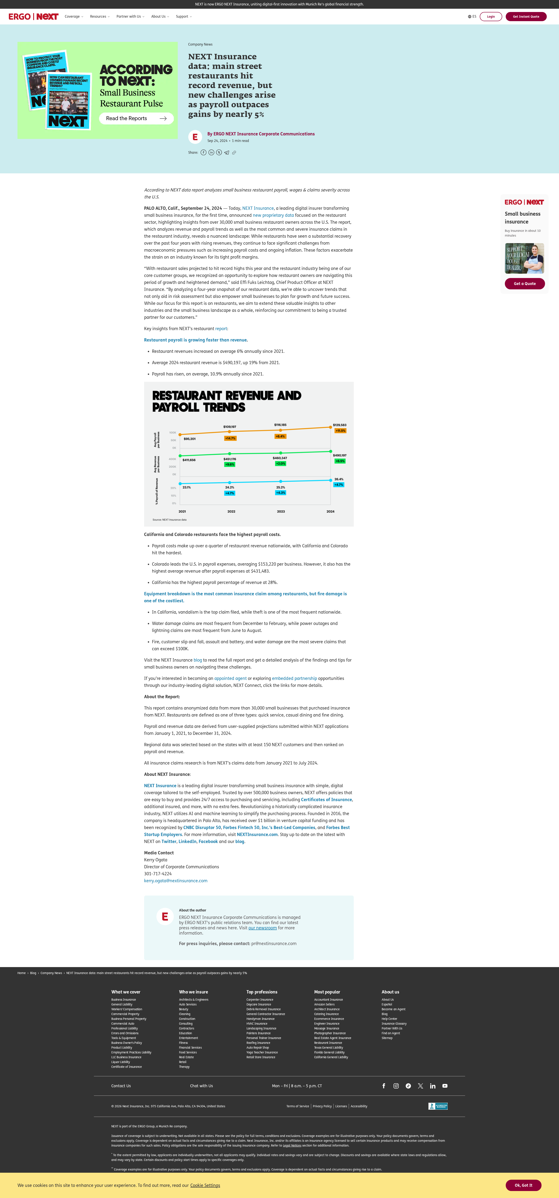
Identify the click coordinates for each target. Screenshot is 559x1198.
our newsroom (262, 927)
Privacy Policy (322, 1106)
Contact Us (121, 1086)
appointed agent (230, 678)
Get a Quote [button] (525, 283)
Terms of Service (297, 1106)
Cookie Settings (205, 1185)
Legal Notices (292, 1145)
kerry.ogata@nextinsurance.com (175, 880)
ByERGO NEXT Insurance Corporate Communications (261, 134)
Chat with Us (201, 1086)
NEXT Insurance (258, 208)
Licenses (341, 1106)
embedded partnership (294, 678)
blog (198, 660)
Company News (51, 973)
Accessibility (359, 1106)
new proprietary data (273, 215)
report (221, 328)
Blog (33, 973)
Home (21, 973)
